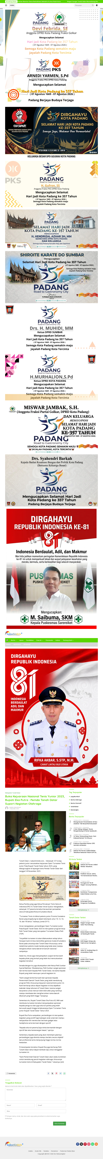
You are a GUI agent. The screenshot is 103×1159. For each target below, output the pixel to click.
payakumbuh (75, 796)
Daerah (38, 640)
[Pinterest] (85, 1144)
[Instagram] (88, 1144)
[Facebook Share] (48, 1073)
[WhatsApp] (92, 1144)
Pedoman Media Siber (67, 1151)
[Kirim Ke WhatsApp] (64, 1073)
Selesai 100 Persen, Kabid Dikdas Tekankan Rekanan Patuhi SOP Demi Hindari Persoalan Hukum (86, 851)
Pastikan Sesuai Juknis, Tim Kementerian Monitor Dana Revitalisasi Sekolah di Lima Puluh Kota (89, 874)
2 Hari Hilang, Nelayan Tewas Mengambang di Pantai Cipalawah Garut (85, 830)
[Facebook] (77, 1144)
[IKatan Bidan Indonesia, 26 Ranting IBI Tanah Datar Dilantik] (74, 933)
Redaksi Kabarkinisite (15, 807)
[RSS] (96, 1144)
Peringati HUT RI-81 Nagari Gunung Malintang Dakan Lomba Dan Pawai (64, 1)
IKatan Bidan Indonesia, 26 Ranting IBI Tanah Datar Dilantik (88, 933)
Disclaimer (54, 1151)
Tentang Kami (67, 640)
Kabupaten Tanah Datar (12, 793)
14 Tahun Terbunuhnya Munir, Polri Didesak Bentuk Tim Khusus (85, 837)
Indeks (12, 5)
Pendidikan (30, 640)
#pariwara (17, 644)
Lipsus (21, 640)
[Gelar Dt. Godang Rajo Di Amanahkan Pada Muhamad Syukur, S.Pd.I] (74, 951)
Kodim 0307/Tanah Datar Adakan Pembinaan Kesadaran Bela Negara (88, 960)
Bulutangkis (75, 810)
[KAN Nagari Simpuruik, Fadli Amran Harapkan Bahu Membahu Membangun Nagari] (74, 942)
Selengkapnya (83, 910)
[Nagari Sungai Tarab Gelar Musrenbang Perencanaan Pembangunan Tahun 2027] (74, 924)
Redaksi (46, 1151)
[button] (93, 5)
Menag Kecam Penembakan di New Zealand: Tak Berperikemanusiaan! (85, 823)
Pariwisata (49, 640)
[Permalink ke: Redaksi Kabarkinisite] (6, 808)
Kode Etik (38, 1151)
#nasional (27, 644)
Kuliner (58, 640)
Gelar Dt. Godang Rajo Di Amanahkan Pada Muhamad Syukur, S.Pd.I (89, 951)
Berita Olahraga (76, 800)
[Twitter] (81, 1144)
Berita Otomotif (76, 803)
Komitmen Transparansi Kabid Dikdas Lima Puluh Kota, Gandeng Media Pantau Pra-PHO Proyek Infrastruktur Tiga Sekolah (89, 893)
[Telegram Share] (60, 1073)
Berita (13, 640)
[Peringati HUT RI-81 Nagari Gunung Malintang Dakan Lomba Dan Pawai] (74, 884)
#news (8, 644)
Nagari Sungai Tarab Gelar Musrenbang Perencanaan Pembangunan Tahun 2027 (88, 924)
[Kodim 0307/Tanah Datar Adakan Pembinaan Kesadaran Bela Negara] (74, 961)
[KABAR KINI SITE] (13, 633)
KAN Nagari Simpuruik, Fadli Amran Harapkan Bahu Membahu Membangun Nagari (88, 942)
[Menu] (6, 5)
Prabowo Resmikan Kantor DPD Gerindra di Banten (84, 844)
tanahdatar (75, 806)
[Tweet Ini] (52, 1073)
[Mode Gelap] (97, 5)
